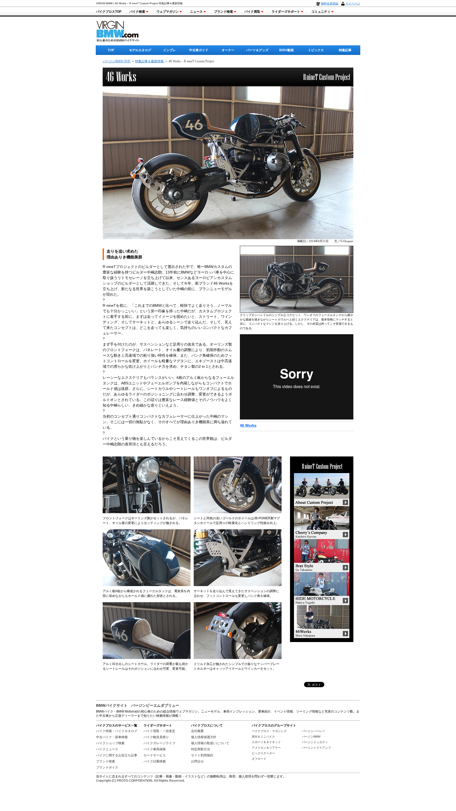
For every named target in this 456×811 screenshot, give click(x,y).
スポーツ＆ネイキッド (266, 742)
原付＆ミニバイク (263, 736)
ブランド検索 (223, 11)
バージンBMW (311, 736)
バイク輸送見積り (156, 737)
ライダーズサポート (286, 11)
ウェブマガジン (167, 11)
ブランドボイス (107, 767)
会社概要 (197, 731)
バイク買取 (252, 11)
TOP (111, 50)
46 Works (248, 425)
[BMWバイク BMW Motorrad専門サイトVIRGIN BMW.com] (122, 30)
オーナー (228, 50)
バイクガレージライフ (159, 743)
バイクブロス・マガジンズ (269, 731)
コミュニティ (320, 11)
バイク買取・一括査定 (159, 731)
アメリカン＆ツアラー (266, 747)
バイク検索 (137, 11)
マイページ (352, 3)
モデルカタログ (140, 50)
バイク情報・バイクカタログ (116, 731)
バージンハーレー (313, 731)
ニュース (196, 11)
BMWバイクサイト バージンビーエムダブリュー (137, 705)
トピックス (316, 50)
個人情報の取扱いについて (210, 743)
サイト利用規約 (202, 755)
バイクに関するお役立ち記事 (116, 755)
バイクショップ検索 (110, 743)
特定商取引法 (200, 749)
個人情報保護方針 (203, 737)
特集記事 (345, 50)
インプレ (169, 50)
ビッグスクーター (263, 753)
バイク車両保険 (155, 749)
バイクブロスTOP (108, 11)
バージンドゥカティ (315, 742)
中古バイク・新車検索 (112, 737)
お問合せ (197, 761)
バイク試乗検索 (155, 761)
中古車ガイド (198, 50)
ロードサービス (155, 755)
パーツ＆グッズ (257, 50)
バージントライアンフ (316, 747)
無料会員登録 (329, 3)
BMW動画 (286, 50)
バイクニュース (107, 749)
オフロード (259, 758)
